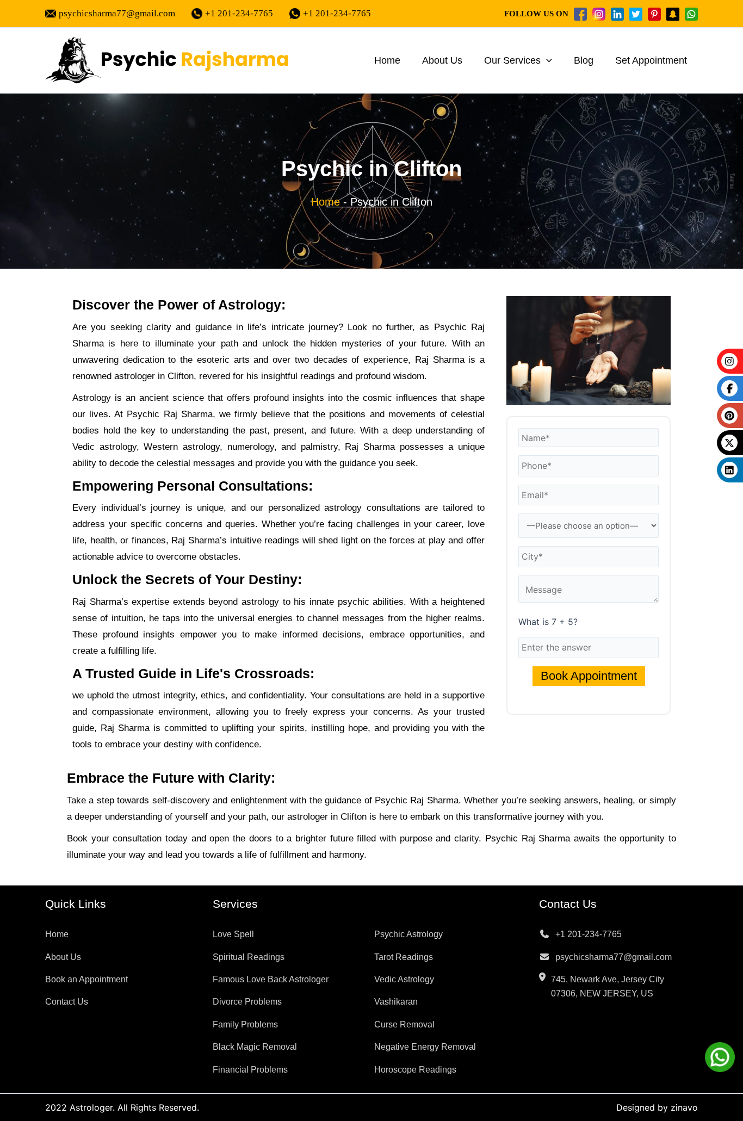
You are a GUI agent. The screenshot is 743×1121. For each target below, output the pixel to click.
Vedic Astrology (404, 979)
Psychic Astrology (408, 934)
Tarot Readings (403, 957)
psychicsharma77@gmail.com (117, 13)
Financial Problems (250, 1069)
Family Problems (245, 1024)
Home (387, 60)
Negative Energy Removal (425, 1046)
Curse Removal (404, 1024)
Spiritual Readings (248, 957)
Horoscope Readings (415, 1069)
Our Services (512, 60)
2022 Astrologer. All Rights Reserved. (122, 1107)
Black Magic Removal (255, 1046)
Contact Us (66, 1001)
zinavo (684, 1107)
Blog (583, 60)
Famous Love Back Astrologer (271, 979)
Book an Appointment (86, 979)
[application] (546, 60)
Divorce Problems (247, 1001)
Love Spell (233, 934)
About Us (442, 60)
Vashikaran (396, 1001)
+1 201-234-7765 (239, 13)
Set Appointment (651, 60)
